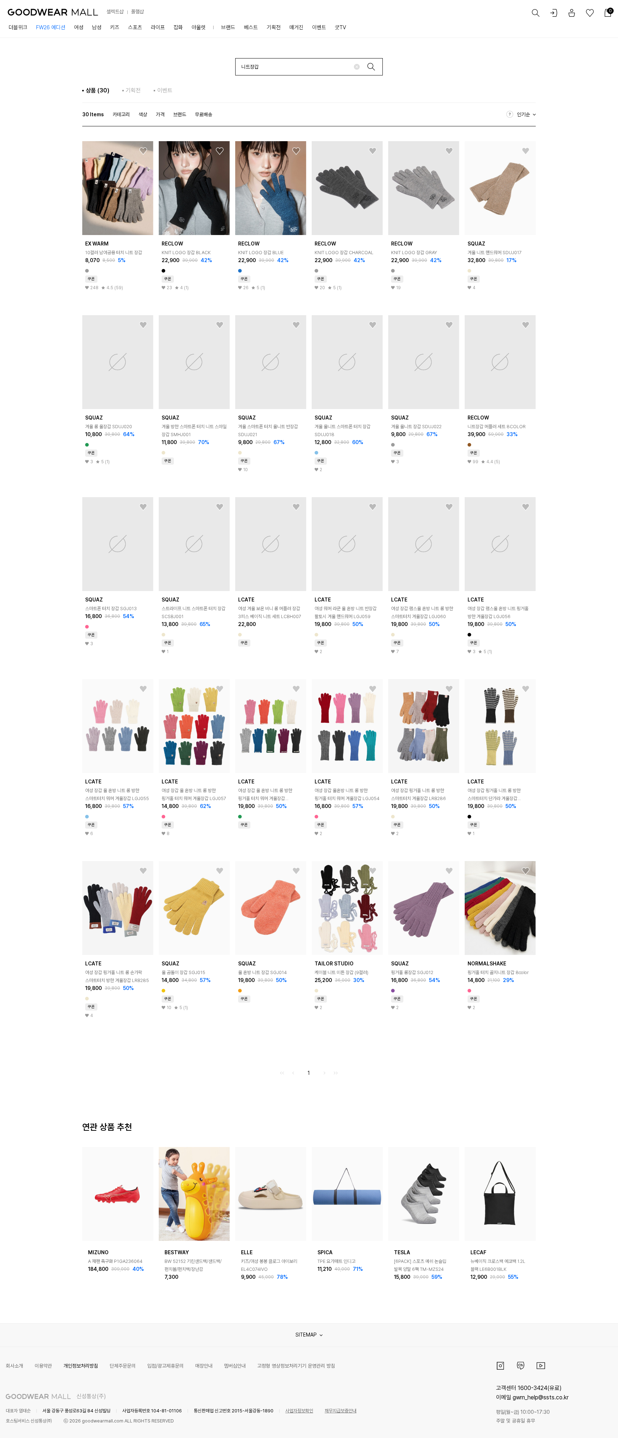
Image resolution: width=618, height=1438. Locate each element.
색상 (143, 114)
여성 (78, 27)
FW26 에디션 (50, 27)
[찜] (143, 151)
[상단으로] (583, 1423)
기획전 (274, 27)
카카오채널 (520, 1365)
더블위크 (18, 27)
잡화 (178, 27)
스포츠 (135, 27)
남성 (96, 27)
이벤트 (319, 27)
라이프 (158, 27)
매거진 (296, 27)
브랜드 (228, 27)
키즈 (114, 27)
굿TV (340, 27)
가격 (160, 114)
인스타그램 (500, 1365)
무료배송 (203, 114)
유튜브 (540, 1365)
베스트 (251, 27)
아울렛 (199, 27)
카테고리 (121, 114)
